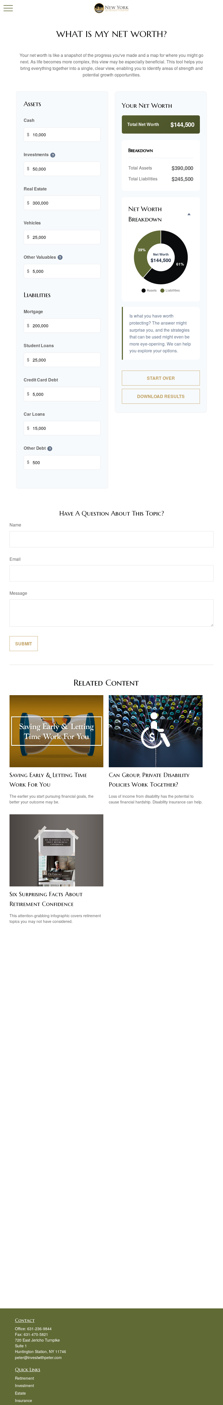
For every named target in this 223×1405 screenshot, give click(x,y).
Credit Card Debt (41, 380)
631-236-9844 (39, 1328)
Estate (20, 1393)
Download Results (161, 396)
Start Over (161, 378)
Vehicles (32, 223)
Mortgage (33, 311)
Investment (24, 1385)
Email (15, 559)
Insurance (23, 1400)
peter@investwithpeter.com (38, 1357)
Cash (29, 120)
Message (18, 593)
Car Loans (34, 414)
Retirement (24, 1378)
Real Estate (35, 189)
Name (15, 525)
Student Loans (39, 346)
